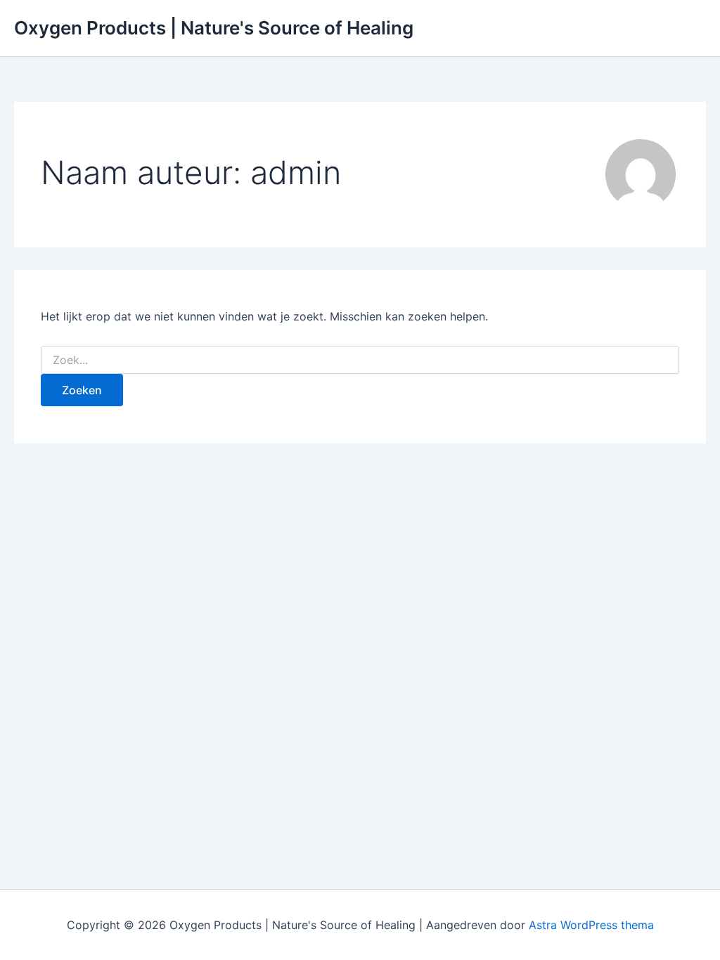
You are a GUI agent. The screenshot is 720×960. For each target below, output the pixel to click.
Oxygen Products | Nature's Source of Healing (213, 28)
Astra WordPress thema (591, 925)
